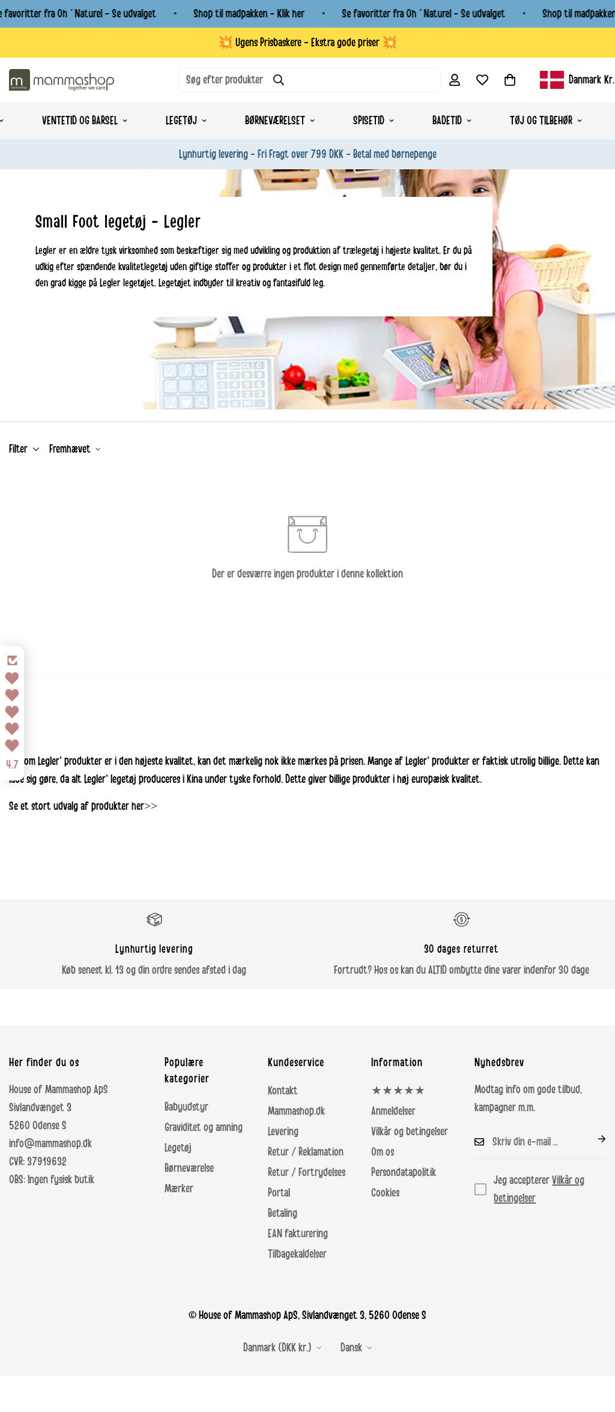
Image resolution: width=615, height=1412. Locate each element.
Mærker (179, 1189)
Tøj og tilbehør (541, 121)
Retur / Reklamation (306, 1152)
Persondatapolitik (403, 1172)
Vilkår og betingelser (409, 1132)
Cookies (385, 1193)
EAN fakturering (298, 1234)
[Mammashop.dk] (61, 79)
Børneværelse (189, 1168)
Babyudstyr (186, 1107)
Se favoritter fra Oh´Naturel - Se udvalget (423, 14)
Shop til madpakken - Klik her (248, 14)
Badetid (447, 121)
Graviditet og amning (204, 1127)
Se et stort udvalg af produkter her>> (83, 806)
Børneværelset (275, 121)
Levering (283, 1132)
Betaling (282, 1213)
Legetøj (181, 121)
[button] (510, 80)
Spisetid (368, 121)
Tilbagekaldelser (297, 1254)
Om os (382, 1152)
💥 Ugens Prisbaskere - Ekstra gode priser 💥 (307, 43)
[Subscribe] (592, 1139)
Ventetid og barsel (80, 121)
